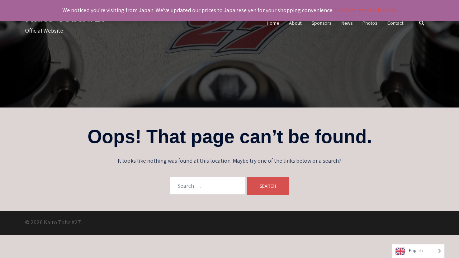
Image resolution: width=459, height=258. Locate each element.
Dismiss (387, 10)
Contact (395, 23)
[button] (422, 23)
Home (273, 23)
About (295, 23)
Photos (370, 23)
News (346, 23)
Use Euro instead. (356, 10)
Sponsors (321, 23)
